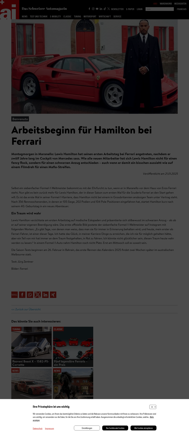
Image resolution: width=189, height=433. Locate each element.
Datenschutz (37, 428)
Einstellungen (87, 428)
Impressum (49, 428)
